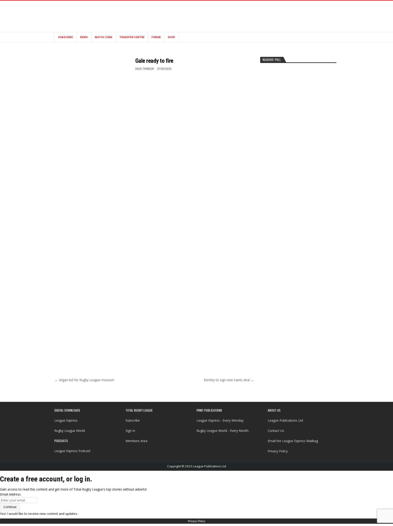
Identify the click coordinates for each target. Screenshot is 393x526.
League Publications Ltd (285, 420)
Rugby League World (69, 430)
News (84, 37)
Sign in (130, 430)
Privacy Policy (278, 451)
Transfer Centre (131, 37)
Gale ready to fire (154, 60)
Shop (171, 37)
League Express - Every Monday (220, 420)
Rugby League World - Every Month (222, 430)
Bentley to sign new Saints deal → (229, 380)
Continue (10, 507)
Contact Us (276, 430)
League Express (66, 420)
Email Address (10, 494)
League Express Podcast (72, 451)
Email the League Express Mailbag (293, 441)
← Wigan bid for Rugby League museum (84, 380)
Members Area (136, 441)
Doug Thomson (144, 68)
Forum (156, 37)
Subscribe (65, 37)
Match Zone (103, 37)
